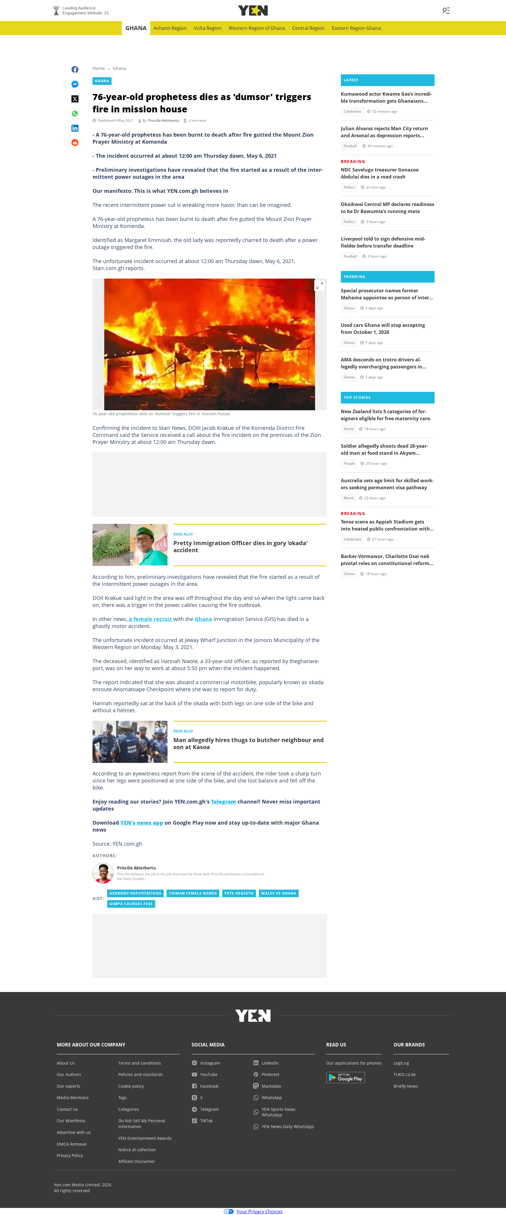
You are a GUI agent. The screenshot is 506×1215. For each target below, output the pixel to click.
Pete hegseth (239, 893)
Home (99, 68)
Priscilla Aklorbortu (163, 120)
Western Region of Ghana (257, 28)
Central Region (308, 28)
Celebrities (352, 111)
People (349, 463)
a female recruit (150, 618)
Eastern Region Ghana (356, 28)
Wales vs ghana (278, 893)
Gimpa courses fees (131, 903)
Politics (349, 187)
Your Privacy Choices (260, 1211)
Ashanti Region (170, 28)
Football (350, 145)
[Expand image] (319, 285)
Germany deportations (135, 893)
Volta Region (208, 28)
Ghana (136, 28)
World (348, 428)
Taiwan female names (193, 893)
